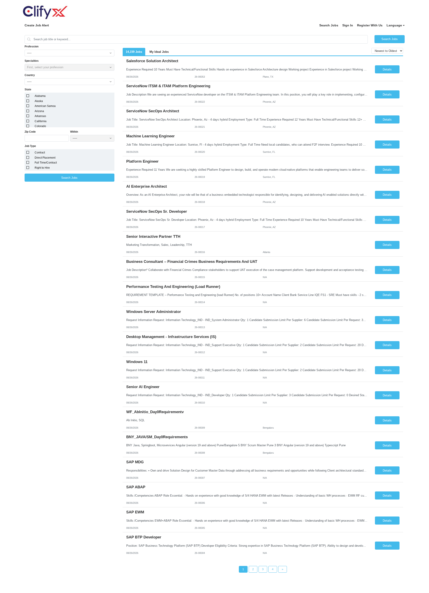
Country (30, 75)
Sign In (347, 25)
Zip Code (30, 131)
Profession (31, 46)
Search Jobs (328, 25)
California (40, 121)
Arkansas (40, 116)
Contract (40, 152)
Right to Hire (42, 167)
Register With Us (370, 25)
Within (74, 131)
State (28, 89)
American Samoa (45, 106)
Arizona (39, 111)
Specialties (32, 60)
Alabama (40, 96)
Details (387, 69)
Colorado (40, 126)
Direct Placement (45, 157)
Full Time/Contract (46, 162)
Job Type (30, 146)
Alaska (39, 101)
